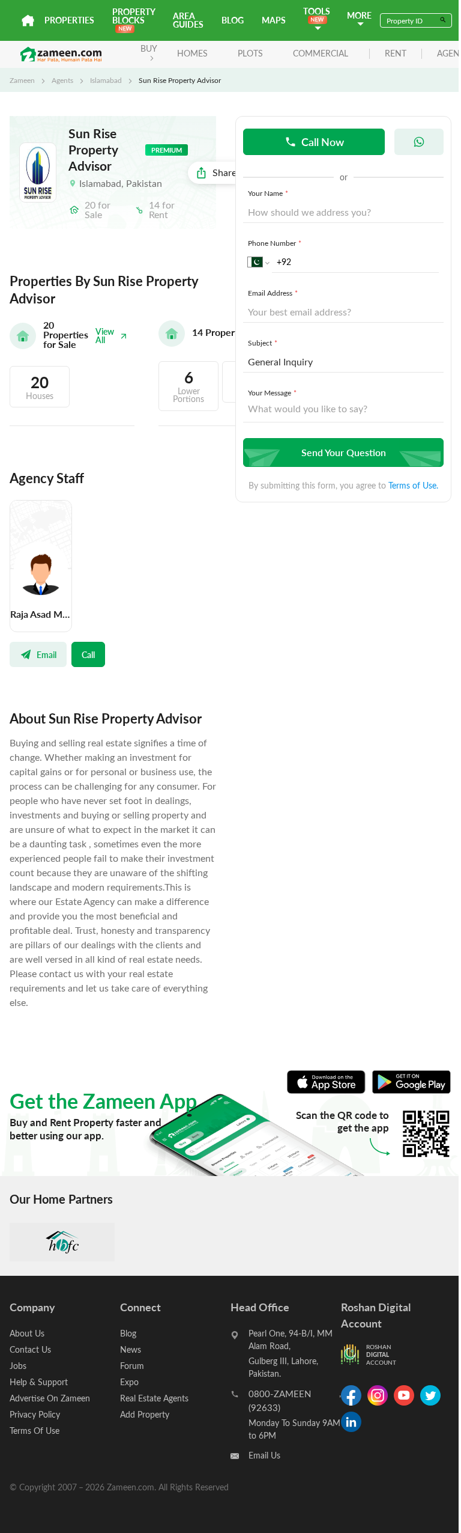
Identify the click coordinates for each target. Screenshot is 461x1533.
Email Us (264, 1455)
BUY (148, 48)
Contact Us (30, 1349)
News (130, 1349)
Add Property (144, 1414)
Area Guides (188, 20)
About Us (27, 1333)
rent (395, 54)
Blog (232, 20)
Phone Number (274, 242)
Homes (192, 53)
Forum (132, 1365)
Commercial (320, 53)
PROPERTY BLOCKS (133, 16)
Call (88, 654)
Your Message (272, 392)
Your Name (268, 193)
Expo (129, 1382)
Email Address (273, 292)
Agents (62, 80)
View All (104, 336)
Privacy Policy (35, 1414)
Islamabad (106, 80)
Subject (262, 342)
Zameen (22, 80)
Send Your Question (343, 452)
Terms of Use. (413, 485)
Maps (274, 20)
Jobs (18, 1365)
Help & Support (39, 1382)
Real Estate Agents (154, 1398)
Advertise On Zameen (50, 1398)
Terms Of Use (34, 1430)
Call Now (322, 141)
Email (46, 654)
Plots (250, 53)
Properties (69, 20)
